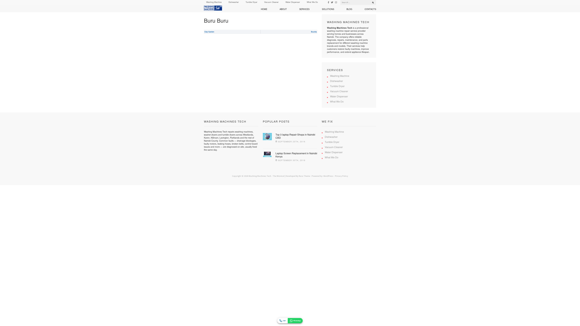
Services (304, 9)
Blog (349, 9)
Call (284, 320)
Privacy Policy (341, 176)
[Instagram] (336, 2)
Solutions (328, 9)
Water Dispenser (292, 2)
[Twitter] (332, 2)
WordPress (328, 176)
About (283, 9)
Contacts (370, 9)
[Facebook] (328, 2)
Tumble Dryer (251, 2)
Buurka (314, 31)
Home (264, 9)
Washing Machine (214, 2)
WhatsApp (297, 320)
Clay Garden (209, 31)
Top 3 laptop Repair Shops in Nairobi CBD (295, 136)
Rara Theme (304, 176)
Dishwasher (234, 2)
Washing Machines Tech (260, 176)
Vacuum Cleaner (271, 2)
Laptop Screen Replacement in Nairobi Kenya (296, 155)
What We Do (312, 2)
